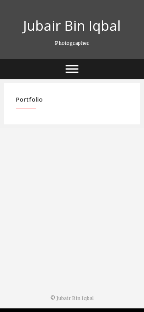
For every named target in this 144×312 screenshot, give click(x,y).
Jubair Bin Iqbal (72, 25)
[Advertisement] (72, 212)
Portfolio (29, 99)
